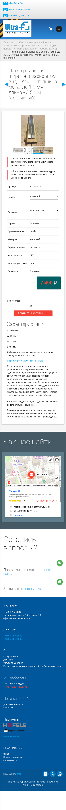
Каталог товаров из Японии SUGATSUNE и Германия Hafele (27, 44)
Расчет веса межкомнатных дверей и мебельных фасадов (32, 666)
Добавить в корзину (33, 313)
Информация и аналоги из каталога (25, 361)
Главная (8, 42)
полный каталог (37, 589)
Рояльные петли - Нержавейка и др (37, 48)
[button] (56, 117)
